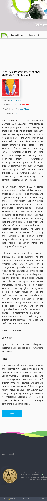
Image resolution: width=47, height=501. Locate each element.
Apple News (35, 499)
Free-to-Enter (35, 35)
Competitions (17, 35)
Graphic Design (16, 100)
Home (3, 499)
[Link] (16, 113)
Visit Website (12, 413)
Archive (21, 499)
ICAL (43, 499)
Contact (13, 499)
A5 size (26, 109)
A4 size (20, 109)
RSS (28, 499)
